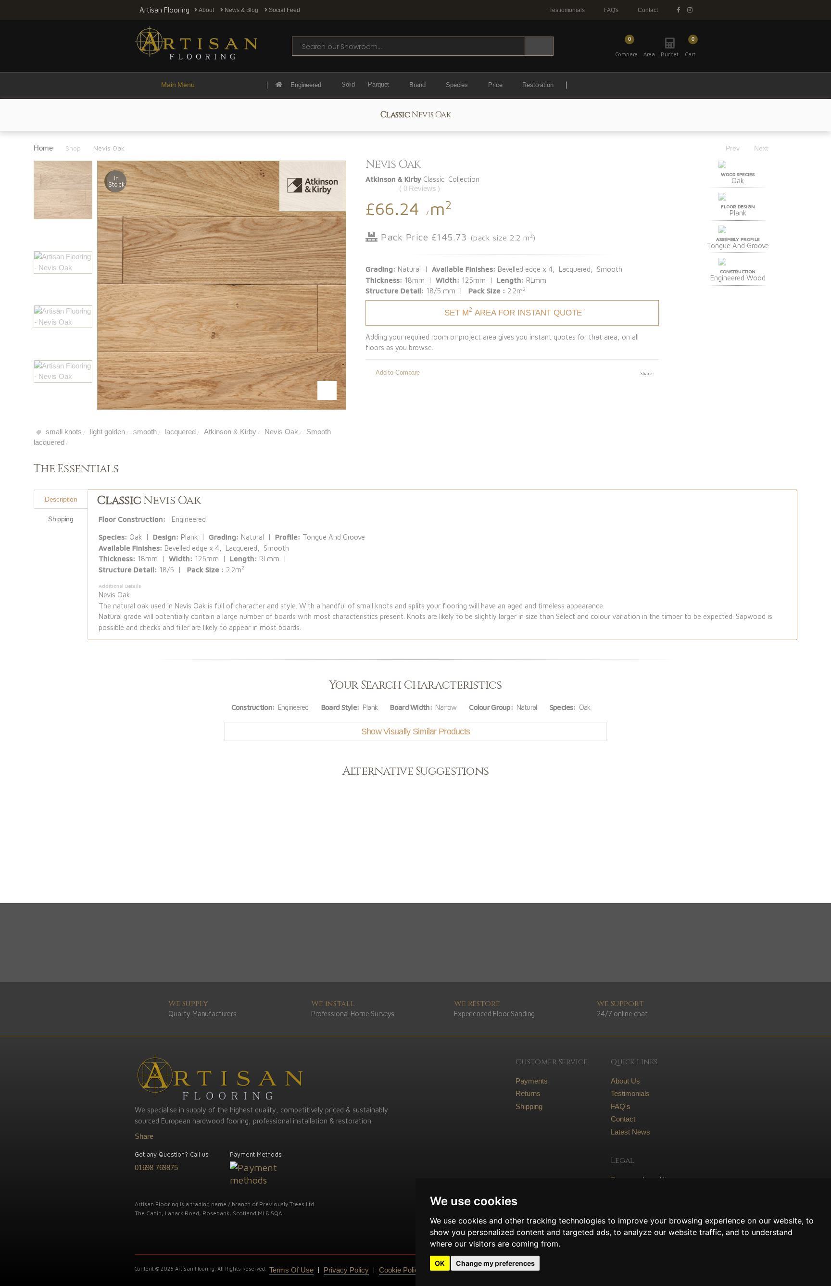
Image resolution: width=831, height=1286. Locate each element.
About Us (625, 1081)
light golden (106, 432)
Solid (348, 84)
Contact (647, 10)
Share (144, 1136)
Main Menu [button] (178, 84)
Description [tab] (61, 499)
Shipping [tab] (60, 519)
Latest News (630, 1132)
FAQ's (611, 10)
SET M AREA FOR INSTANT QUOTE (513, 311)
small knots (63, 432)
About (205, 10)
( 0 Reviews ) (419, 188)
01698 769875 (156, 1167)
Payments (532, 1081)
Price (495, 84)
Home (43, 148)
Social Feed (283, 10)
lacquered (179, 432)
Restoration (538, 84)
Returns (528, 1093)
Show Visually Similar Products (415, 731)
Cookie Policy (400, 1270)
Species (457, 84)
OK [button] (440, 1263)
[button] (690, 46)
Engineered (305, 84)
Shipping (529, 1106)
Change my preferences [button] (495, 1263)
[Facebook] (680, 10)
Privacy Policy (346, 1270)
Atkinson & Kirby (229, 432)
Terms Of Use (291, 1270)
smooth (144, 432)
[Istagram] (691, 10)
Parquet (378, 84)
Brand (417, 84)
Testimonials (630, 1093)
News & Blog (240, 10)
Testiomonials (567, 10)
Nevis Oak (280, 432)
